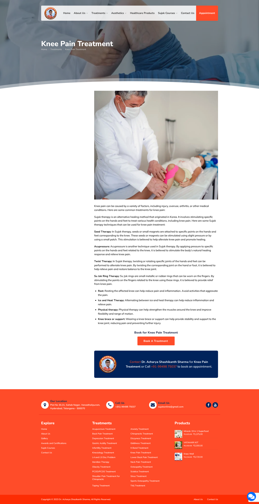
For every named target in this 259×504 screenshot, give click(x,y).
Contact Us (46, 452)
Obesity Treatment (101, 466)
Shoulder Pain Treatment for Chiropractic (106, 478)
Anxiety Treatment (139, 429)
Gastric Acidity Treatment (104, 443)
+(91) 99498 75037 (125, 406)
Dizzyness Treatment (140, 438)
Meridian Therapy (100, 462)
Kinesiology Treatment (103, 452)
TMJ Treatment (137, 485)
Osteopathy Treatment (141, 466)
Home (44, 49)
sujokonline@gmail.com (170, 406)
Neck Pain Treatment (140, 462)
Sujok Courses (48, 448)
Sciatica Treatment (139, 471)
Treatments (56, 49)
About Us (45, 433)
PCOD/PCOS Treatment (104, 471)
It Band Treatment (139, 448)
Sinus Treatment (138, 476)
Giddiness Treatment (140, 443)
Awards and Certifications (53, 443)
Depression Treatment (103, 438)
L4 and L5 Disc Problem (103, 457)
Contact (135, 362)
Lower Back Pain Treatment (144, 457)
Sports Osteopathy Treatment (145, 480)
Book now (156, 341)
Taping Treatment (101, 485)
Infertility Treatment (101, 448)
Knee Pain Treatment (140, 452)
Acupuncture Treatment (103, 429)
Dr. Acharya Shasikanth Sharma (74, 499)
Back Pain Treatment (102, 433)
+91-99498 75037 (164, 366)
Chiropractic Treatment (141, 433)
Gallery (44, 438)
